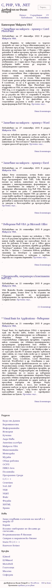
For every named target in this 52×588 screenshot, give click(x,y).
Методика (9, 453)
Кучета (7, 435)
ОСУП (6, 464)
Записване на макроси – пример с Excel (26, 163)
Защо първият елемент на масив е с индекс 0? (24, 520)
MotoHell (8, 563)
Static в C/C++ (11, 541)
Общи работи (11, 460)
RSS (43, 583)
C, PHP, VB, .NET (15, 5)
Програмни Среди (13, 475)
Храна (6, 507)
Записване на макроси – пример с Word (26, 122)
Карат (6, 524)
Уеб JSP (7, 486)
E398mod (8, 560)
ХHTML (7, 504)
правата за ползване (26, 585)
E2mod (6, 556)
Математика (10, 449)
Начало (22, 15)
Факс (5, 497)
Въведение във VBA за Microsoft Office (25, 224)
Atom (49, 583)
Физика (7, 500)
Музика (7, 457)
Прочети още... (38, 104)
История (8, 431)
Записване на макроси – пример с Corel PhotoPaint (25, 30)
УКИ (5, 489)
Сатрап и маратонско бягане (20, 538)
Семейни (8, 482)
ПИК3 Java (8, 468)
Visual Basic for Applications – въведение (26, 318)
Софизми (8, 574)
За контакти (42, 17)
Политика (8, 471)
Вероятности (11, 424)
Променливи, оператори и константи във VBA (25, 277)
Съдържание (36, 15)
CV (47, 15)
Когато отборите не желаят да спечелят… (21, 529)
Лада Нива (8, 439)
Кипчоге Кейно (11, 545)
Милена (7, 571)
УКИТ (6, 493)
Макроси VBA (9, 38)
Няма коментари (42, 111)
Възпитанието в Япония (17, 534)
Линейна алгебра (12, 442)
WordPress (35, 583)
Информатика (11, 428)
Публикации (26, 17)
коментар (44, 307)
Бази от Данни (11, 420)
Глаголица (8, 567)
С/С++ (7, 478)
